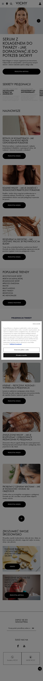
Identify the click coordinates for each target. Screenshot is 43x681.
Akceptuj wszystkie (21, 355)
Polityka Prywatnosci (16, 344)
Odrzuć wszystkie (36, 323)
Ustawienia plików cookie (21, 349)
